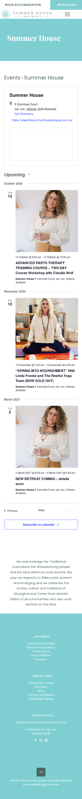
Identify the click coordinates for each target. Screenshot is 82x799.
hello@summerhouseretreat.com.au (41, 722)
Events (12, 77)
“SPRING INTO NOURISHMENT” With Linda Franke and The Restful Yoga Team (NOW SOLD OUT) (45, 375)
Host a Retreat (41, 655)
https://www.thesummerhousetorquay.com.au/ (42, 120)
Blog (41, 691)
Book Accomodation (41, 647)
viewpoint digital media (43, 784)
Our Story (41, 687)
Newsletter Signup (41, 699)
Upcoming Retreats (41, 643)
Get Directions (24, 114)
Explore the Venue (41, 683)
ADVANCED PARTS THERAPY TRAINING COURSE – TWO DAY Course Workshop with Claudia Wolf (44, 267)
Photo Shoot (41, 651)
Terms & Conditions (41, 695)
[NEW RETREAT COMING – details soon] (47, 437)
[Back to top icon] (41, 772)
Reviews (41, 659)
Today (41, 510)
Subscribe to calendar (38, 524)
